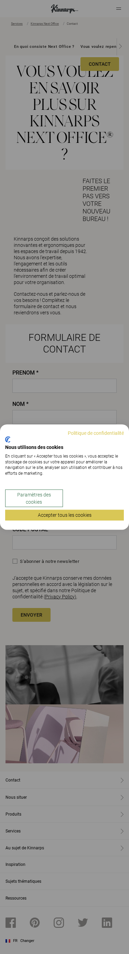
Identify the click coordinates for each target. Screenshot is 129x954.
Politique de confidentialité (96, 433)
